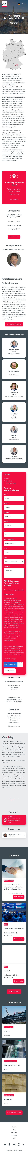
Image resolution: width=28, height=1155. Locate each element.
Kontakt (14, 1127)
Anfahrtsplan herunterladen (14, 324)
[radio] (14, 481)
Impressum (14, 1132)
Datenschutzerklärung (15, 655)
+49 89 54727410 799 (15, 225)
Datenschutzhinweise (14, 726)
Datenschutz (14, 1135)
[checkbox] (14, 482)
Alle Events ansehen (14, 991)
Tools (14, 1130)
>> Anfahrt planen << (14, 199)
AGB (14, 1138)
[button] (22, 4)
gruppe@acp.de (16, 229)
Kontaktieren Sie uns (14, 236)
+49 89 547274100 (15, 221)
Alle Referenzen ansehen (14, 1112)
